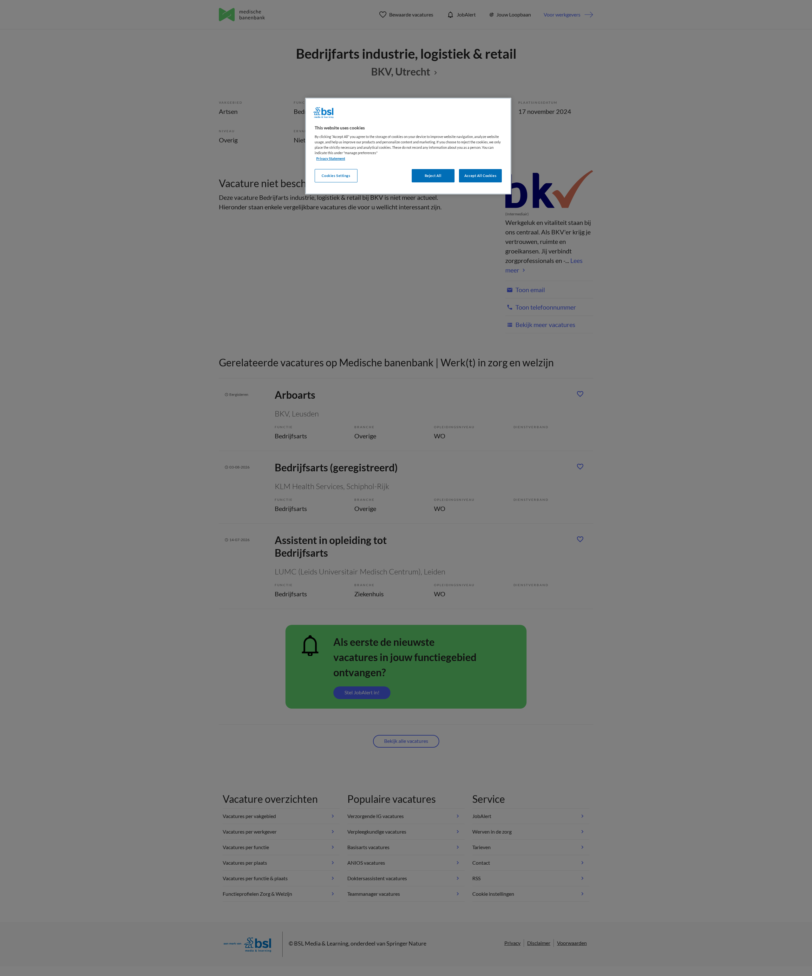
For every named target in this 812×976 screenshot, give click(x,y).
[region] (408, 146)
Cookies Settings (336, 176)
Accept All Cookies (480, 176)
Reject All (433, 176)
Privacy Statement (330, 158)
